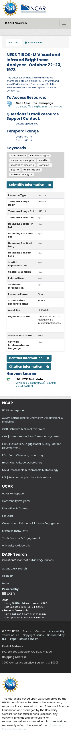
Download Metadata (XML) (30, 382)
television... (45, 165)
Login (5, 583)
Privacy (27, 631)
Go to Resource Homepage (34, 103)
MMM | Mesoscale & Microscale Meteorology (30, 470)
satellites (44, 160)
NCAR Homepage (13, 410)
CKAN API (7, 576)
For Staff (7, 516)
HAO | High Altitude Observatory (22, 462)
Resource (14, 42)
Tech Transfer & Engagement (21, 538)
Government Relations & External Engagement (32, 523)
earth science (18, 155)
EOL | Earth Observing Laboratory (23, 455)
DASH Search (16, 23)
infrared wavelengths (22, 160)
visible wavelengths (21, 174)
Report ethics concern (24, 639)
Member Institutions (15, 531)
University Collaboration (17, 545)
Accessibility (56, 631)
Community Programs (16, 501)
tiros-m (15, 169)
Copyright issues (33, 635)
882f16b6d (18, 603)
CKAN (8, 593)
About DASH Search (14, 568)
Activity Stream (35, 42)
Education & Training (15, 508)
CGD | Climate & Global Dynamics (23, 429)
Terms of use (10, 635)
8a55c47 (17, 614)
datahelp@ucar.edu (41, 560)
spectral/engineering (22, 165)
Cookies (40, 631)
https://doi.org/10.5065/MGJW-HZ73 (41, 106)
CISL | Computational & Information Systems (30, 436)
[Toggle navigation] (64, 23)
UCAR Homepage (13, 493)
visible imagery (31, 169)
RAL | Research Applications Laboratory (26, 477)
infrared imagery (39, 155)
